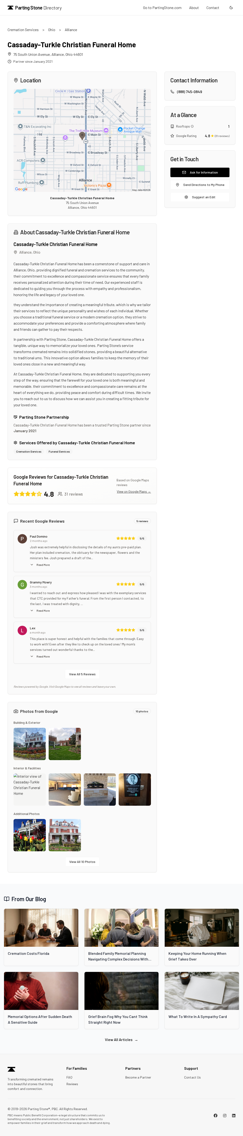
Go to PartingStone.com (162, 7)
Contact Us (192, 1077)
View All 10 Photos (82, 862)
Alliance (71, 29)
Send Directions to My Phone (203, 185)
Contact (212, 7)
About (194, 7)
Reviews (72, 1084)
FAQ (69, 1077)
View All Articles (121, 1039)
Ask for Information (204, 172)
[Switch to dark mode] (231, 7)
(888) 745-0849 (189, 91)
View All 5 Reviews (82, 674)
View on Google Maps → (134, 491)
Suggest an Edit (203, 197)
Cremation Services (23, 29)
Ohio (51, 29)
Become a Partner (138, 1077)
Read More (43, 564)
